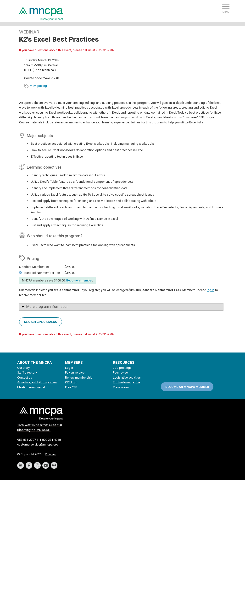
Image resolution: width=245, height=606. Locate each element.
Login (69, 367)
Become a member (79, 280)
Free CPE (71, 387)
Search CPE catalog (40, 321)
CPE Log (71, 382)
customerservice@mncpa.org (37, 444)
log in (210, 290)
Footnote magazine (126, 382)
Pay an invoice (74, 372)
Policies (50, 454)
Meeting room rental (31, 387)
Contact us (24, 377)
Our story (23, 367)
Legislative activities (127, 377)
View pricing (38, 86)
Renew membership (79, 377)
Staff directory (27, 372)
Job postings (122, 367)
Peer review (120, 372)
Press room (121, 387)
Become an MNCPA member (187, 387)
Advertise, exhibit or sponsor (37, 382)
